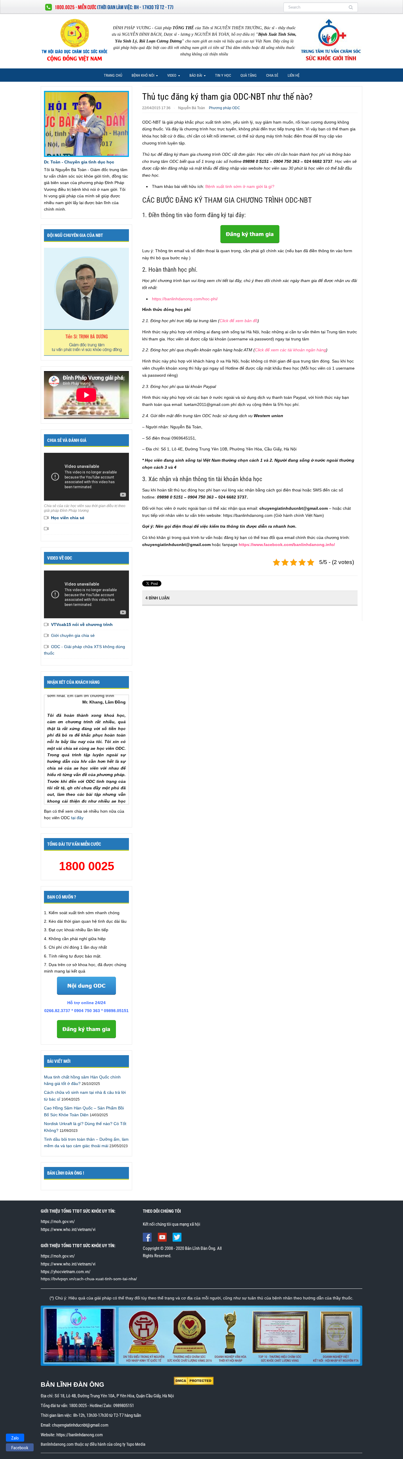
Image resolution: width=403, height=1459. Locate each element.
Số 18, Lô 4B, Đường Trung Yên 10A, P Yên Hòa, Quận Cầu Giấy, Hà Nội (114, 1396)
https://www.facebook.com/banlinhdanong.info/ (287, 544)
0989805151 (123, 1405)
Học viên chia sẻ (67, 517)
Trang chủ (113, 75)
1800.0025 (78, 1405)
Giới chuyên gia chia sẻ (73, 635)
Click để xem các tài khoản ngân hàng (290, 349)
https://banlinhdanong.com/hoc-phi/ (185, 298)
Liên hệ (293, 75)
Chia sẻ (272, 75)
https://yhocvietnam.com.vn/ (66, 1271)
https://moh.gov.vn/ (58, 1221)
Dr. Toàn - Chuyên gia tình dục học (79, 162)
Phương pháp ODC (224, 108)
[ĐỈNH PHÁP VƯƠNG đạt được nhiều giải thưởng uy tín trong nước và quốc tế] (201, 1335)
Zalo (15, 1438)
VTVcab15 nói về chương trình (82, 624)
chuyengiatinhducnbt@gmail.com (80, 1425)
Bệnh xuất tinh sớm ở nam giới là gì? (239, 186)
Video (169, 77)
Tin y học (223, 75)
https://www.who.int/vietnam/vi (68, 1229)
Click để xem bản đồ (238, 320)
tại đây (77, 817)
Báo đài (193, 77)
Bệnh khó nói (140, 77)
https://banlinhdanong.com (79, 1434)
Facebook (19, 1447)
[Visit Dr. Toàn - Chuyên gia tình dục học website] (86, 123)
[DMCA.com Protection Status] (194, 1380)
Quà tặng (248, 75)
